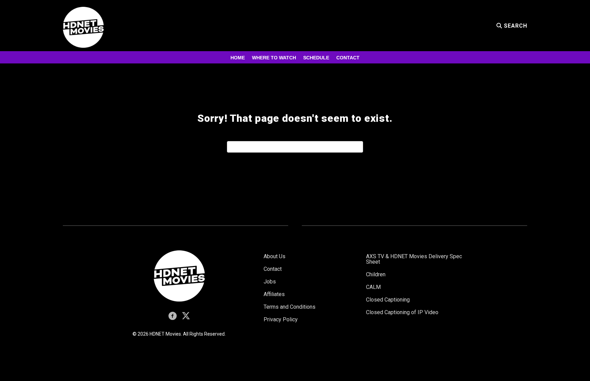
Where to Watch (274, 57)
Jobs (270, 281)
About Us (274, 256)
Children (375, 274)
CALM (373, 287)
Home (237, 57)
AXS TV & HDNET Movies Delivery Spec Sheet (414, 259)
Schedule (316, 57)
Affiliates (274, 294)
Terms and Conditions (289, 307)
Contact (348, 57)
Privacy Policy (281, 319)
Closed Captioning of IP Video (402, 312)
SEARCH (514, 26)
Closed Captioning (388, 299)
